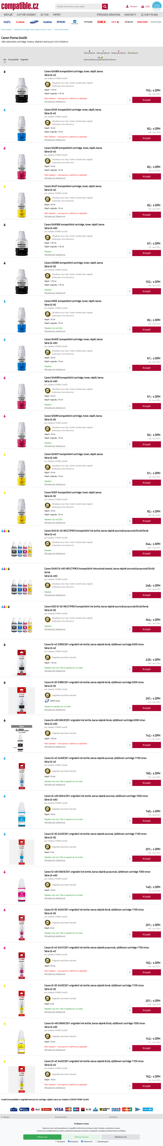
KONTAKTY (130, 14)
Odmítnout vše (121, 1137)
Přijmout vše (42, 1137)
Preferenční (87, 1141)
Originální (24, 59)
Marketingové (103, 1141)
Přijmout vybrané (81, 1137)
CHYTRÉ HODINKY (26, 14)
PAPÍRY (57, 14)
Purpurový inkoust (118, 53)
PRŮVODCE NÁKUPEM (108, 14)
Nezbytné (61, 1141)
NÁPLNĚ (8, 14)
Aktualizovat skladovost (54, 101)
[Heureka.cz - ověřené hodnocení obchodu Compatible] (157, 10)
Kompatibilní (13, 59)
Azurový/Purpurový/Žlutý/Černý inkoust (100, 59)
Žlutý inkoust (133, 53)
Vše (4, 59)
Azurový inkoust (103, 53)
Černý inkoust (89, 53)
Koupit (147, 99)
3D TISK (44, 14)
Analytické (74, 1141)
